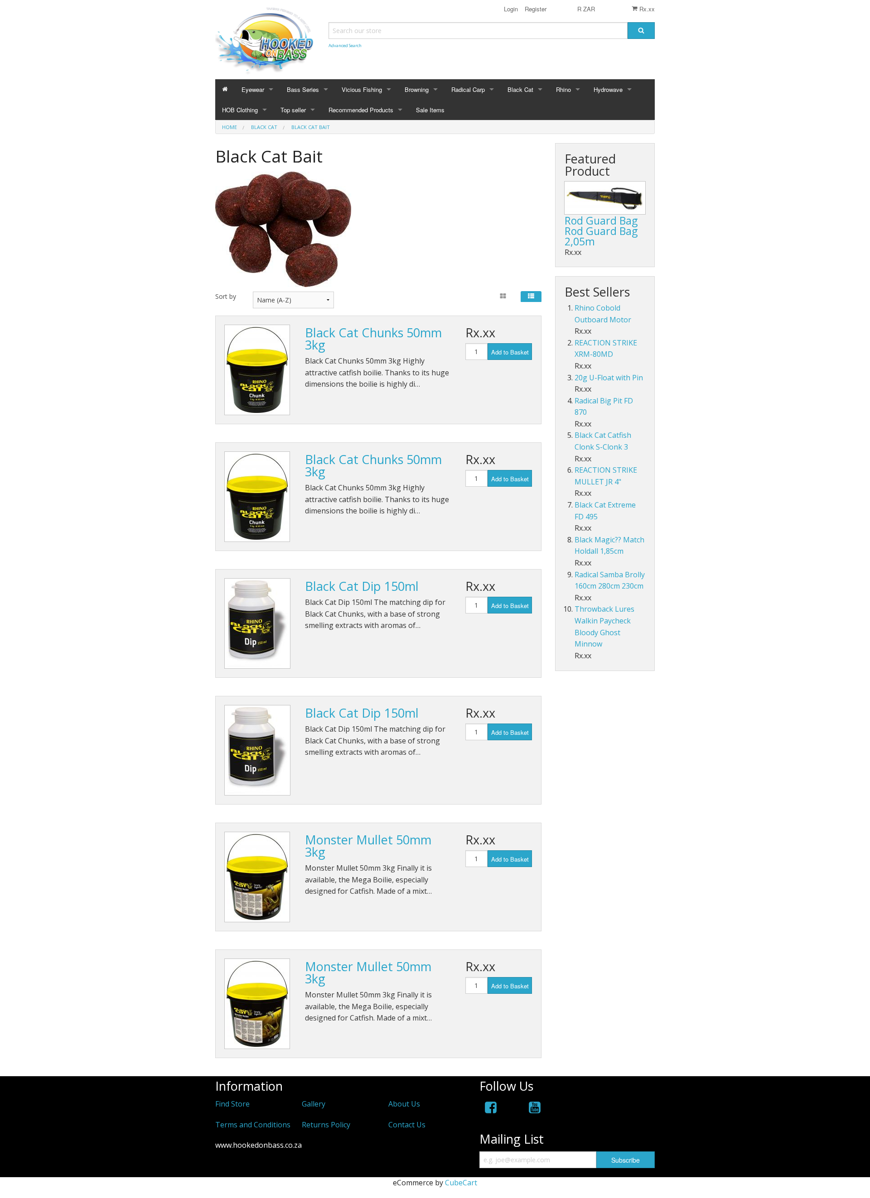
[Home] (225, 89)
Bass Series (303, 89)
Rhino (563, 89)
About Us (404, 1104)
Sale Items (430, 109)
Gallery (313, 1104)
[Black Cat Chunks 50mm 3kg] (257, 370)
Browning (417, 89)
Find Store (232, 1104)
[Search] (641, 30)
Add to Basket (510, 352)
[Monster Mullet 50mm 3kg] (257, 877)
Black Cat (520, 89)
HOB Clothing (240, 109)
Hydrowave (608, 89)
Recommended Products (361, 109)
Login (511, 9)
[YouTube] (534, 1109)
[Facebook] (491, 1109)
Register (534, 9)
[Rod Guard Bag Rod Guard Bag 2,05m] (605, 198)
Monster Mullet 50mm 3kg (368, 845)
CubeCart (461, 1183)
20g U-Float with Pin (609, 378)
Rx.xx (646, 9)
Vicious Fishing (362, 89)
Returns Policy (326, 1125)
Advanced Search (345, 45)
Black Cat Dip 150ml (362, 586)
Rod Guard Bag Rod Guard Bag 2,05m (601, 231)
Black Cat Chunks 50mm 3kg (373, 338)
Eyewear (253, 89)
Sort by (225, 296)
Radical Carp (468, 89)
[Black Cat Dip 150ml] (257, 623)
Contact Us (406, 1125)
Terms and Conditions (252, 1125)
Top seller (293, 109)
